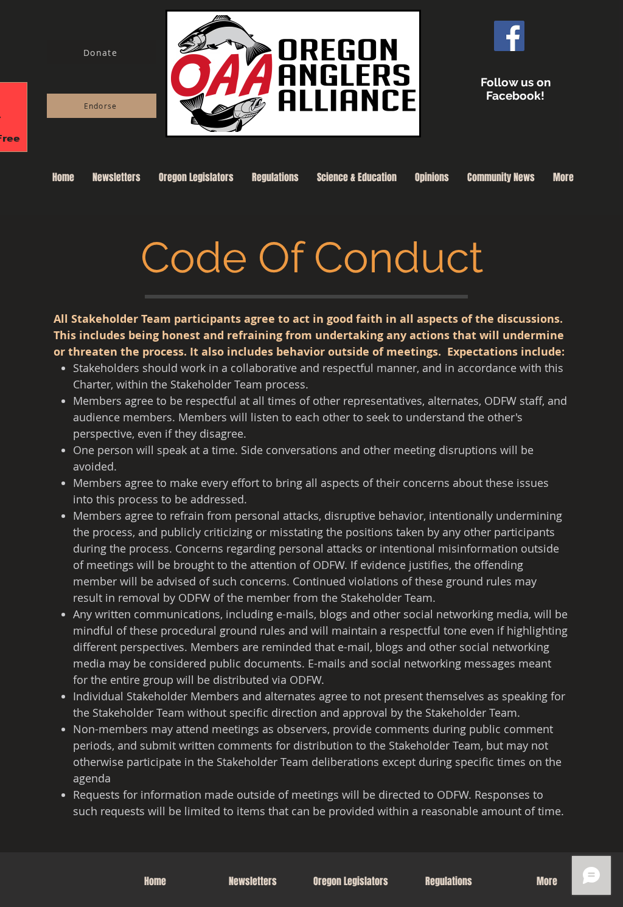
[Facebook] (509, 36)
